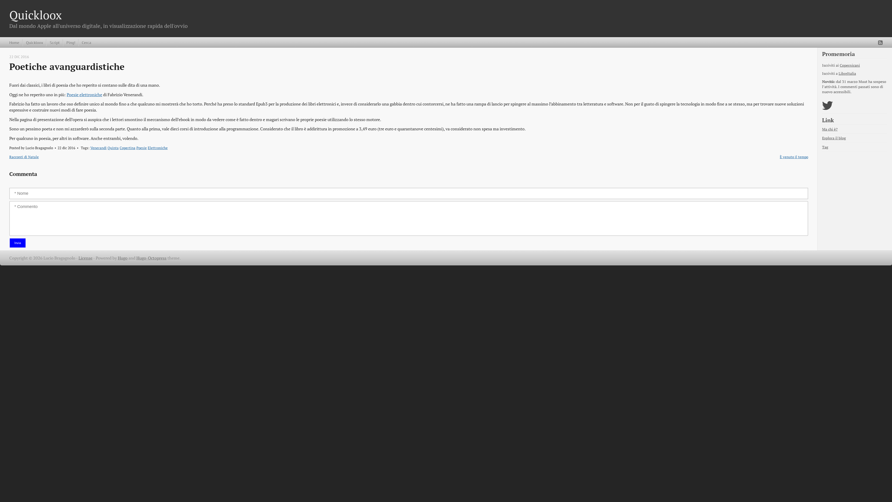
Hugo (123, 258)
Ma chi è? (830, 129)
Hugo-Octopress (151, 258)
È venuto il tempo (794, 157)
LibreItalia (847, 73)
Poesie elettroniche (84, 94)
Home (14, 42)
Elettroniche (158, 147)
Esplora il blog (834, 138)
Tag (825, 147)
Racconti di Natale (24, 157)
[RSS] (880, 42)
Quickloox (35, 15)
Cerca (86, 42)
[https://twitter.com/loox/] (827, 108)
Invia (17, 243)
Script (55, 42)
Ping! (70, 42)
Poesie (141, 147)
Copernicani (850, 65)
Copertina (127, 147)
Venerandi (98, 147)
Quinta (113, 147)
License (85, 258)
